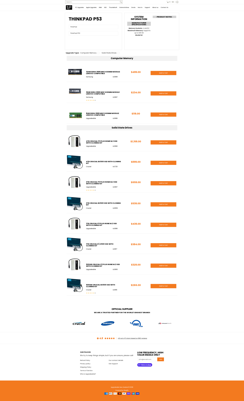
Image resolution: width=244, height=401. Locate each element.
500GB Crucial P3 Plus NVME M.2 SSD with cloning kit (103, 265)
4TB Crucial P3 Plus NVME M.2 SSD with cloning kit (101, 142)
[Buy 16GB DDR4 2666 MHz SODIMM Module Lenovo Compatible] (75, 92)
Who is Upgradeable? (88, 374)
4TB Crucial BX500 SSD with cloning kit (103, 162)
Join (160, 359)
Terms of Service (86, 370)
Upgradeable (91, 146)
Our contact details (116, 360)
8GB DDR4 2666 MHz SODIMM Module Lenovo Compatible (102, 114)
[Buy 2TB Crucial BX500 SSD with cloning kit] (75, 203)
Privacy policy (85, 364)
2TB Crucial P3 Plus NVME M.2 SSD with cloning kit (101, 183)
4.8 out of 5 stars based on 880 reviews (132, 338)
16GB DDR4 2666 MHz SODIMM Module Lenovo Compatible (103, 93)
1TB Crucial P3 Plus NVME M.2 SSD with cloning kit (101, 224)
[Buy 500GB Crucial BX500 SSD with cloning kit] (75, 285)
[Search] (120, 2)
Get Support (113, 364)
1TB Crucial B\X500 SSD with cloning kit (99, 245)
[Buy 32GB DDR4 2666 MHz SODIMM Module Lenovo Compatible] (75, 72)
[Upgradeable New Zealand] (69, 7)
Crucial (88, 166)
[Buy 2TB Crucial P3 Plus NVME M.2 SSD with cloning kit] (75, 182)
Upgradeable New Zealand (119, 387)
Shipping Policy (85, 367)
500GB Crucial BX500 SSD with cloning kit (100, 286)
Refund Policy (85, 360)
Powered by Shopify (122, 390)
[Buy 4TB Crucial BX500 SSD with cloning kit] (75, 162)
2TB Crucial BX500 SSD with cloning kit (103, 204)
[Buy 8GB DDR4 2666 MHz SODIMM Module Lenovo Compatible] (75, 113)
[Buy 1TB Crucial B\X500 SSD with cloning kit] (75, 244)
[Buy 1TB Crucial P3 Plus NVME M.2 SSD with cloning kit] (75, 224)
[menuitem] (170, 2)
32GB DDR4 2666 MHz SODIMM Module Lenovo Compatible (103, 73)
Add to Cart (163, 142)
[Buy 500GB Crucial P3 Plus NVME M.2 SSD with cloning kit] (75, 264)
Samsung (89, 77)
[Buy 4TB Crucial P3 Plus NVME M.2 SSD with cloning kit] (75, 141)
